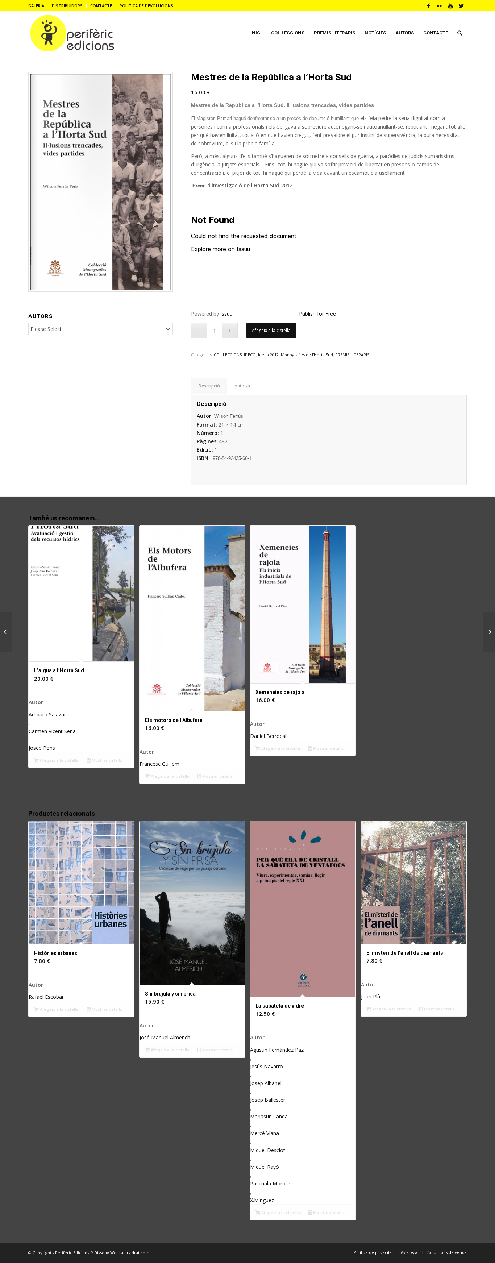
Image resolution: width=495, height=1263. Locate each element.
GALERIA (36, 5)
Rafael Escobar (46, 996)
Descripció (209, 386)
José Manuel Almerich (165, 1037)
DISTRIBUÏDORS (67, 5)
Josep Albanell (266, 1083)
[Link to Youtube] (450, 5)
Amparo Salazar (47, 714)
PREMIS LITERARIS (352, 354)
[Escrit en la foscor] (489, 632)
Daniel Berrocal (268, 735)
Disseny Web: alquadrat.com (121, 1252)
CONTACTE (101, 5)
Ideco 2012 (268, 354)
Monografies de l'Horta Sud (307, 354)
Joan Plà (370, 996)
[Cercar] (460, 33)
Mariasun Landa (269, 1116)
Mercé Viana (264, 1133)
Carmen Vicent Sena (52, 731)
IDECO (250, 354)
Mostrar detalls (106, 760)
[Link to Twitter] (461, 5)
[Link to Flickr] (439, 5)
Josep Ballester (267, 1099)
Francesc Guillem (159, 763)
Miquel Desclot (267, 1150)
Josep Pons (42, 747)
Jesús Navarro (266, 1066)
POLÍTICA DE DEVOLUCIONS (146, 5)
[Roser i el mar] (6, 632)
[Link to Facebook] (428, 5)
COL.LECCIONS (228, 354)
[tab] (209, 386)
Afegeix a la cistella (271, 330)
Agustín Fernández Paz (277, 1049)
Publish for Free (317, 313)
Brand (242, 386)
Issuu (226, 313)
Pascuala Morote (270, 1183)
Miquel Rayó (264, 1166)
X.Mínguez (262, 1200)
